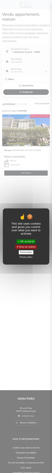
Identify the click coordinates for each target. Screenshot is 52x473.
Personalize (26, 252)
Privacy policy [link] (26, 257)
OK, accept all (27, 241)
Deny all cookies (26, 247)
